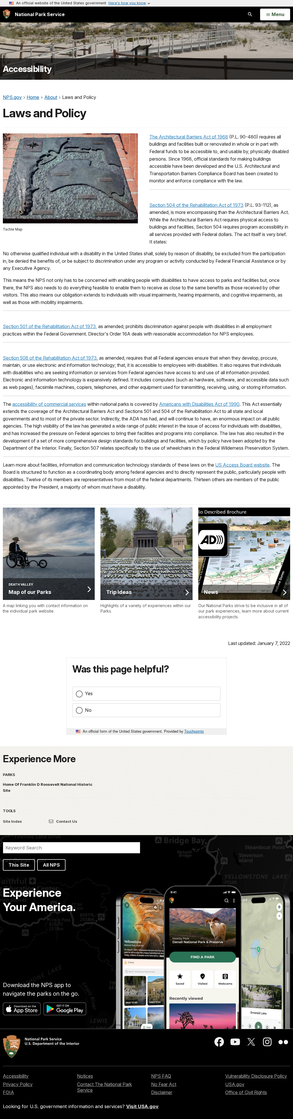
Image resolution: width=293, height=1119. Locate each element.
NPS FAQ (161, 1076)
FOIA (8, 1092)
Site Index (12, 821)
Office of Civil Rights (246, 1092)
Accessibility (27, 69)
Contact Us (66, 821)
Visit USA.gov (142, 1106)
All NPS (51, 865)
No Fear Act (163, 1084)
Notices (85, 1076)
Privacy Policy (18, 1084)
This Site (19, 865)
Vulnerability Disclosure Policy (256, 1076)
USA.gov (234, 1084)
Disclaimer (161, 1092)
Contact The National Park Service (104, 1087)
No (88, 710)
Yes (89, 693)
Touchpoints (194, 731)
